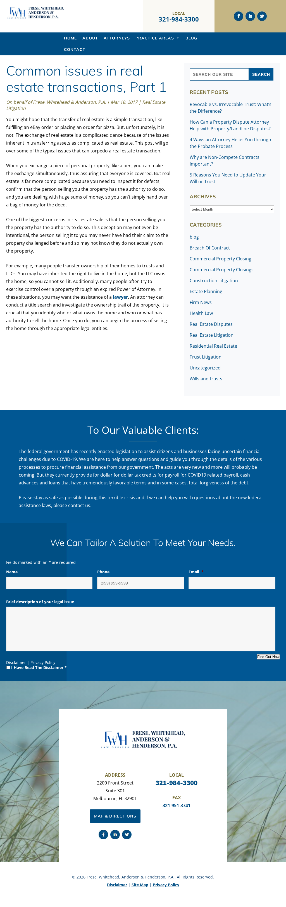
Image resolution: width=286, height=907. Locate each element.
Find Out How (268, 657)
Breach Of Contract (210, 248)
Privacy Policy (42, 662)
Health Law (201, 313)
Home (70, 38)
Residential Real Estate (213, 346)
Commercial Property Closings (222, 270)
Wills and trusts (206, 379)
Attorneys (117, 38)
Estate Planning (206, 291)
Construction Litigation (214, 280)
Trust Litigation (205, 357)
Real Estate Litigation (211, 335)
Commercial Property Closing (220, 259)
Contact (74, 49)
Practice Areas (154, 38)
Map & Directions (115, 816)
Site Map (140, 884)
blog (194, 237)
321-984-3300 (179, 19)
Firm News (201, 302)
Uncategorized (205, 368)
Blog (191, 38)
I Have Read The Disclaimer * (39, 667)
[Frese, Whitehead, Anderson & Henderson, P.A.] (36, 17)
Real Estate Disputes (211, 324)
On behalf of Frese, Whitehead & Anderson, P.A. (56, 102)
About (90, 38)
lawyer (120, 297)
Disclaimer (16, 662)
